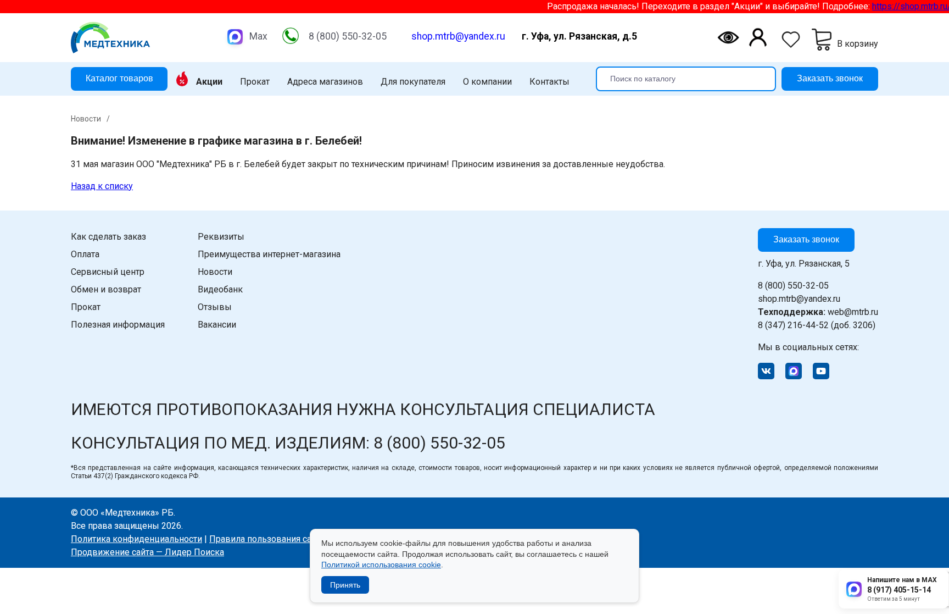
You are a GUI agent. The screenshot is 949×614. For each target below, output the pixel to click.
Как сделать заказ (108, 236)
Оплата (85, 254)
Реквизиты (221, 236)
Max (258, 36)
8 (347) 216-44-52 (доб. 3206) (816, 325)
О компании (487, 82)
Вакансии (217, 324)
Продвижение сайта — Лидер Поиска (147, 552)
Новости (215, 272)
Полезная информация (118, 324)
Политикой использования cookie (381, 564)
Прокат (255, 82)
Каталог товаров (119, 78)
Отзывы (215, 307)
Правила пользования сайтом (270, 539)
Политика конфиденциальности (136, 539)
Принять (345, 584)
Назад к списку (102, 186)
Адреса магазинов (325, 82)
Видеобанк (220, 289)
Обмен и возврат (106, 289)
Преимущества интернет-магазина (269, 254)
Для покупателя (413, 82)
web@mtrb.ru (818, 312)
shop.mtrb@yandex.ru (458, 36)
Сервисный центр (107, 272)
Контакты (549, 82)
